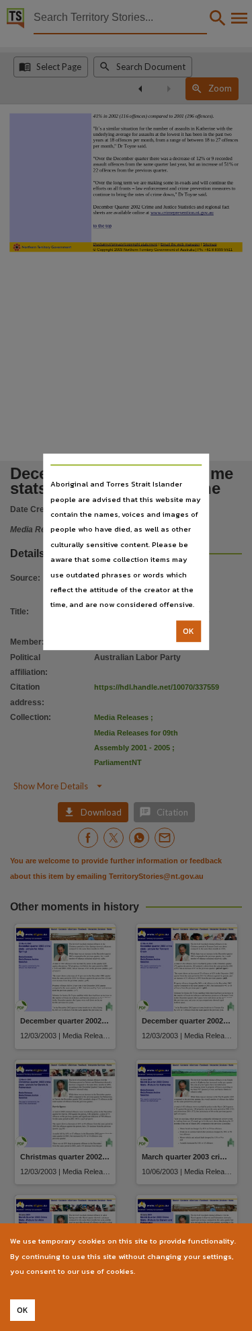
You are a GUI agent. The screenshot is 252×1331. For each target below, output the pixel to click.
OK (188, 631)
